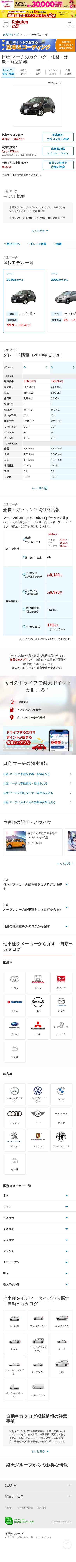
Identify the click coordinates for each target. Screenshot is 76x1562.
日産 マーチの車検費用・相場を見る (25, 783)
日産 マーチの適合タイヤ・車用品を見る (28, 792)
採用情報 (42, 1508)
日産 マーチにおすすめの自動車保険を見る (29, 802)
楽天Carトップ (11, 34)
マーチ (9, 273)
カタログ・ (8, 72)
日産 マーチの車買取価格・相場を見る (26, 774)
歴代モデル (13, 244)
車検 (38, 72)
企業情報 (9, 1508)
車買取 (23, 72)
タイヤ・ (52, 72)
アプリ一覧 (9, 1537)
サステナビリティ (43, 1537)
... (24, 34)
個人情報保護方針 (25, 1508)
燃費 (59, 244)
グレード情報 (38, 244)
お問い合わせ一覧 (25, 1537)
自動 (67, 72)
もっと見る (37, 488)
